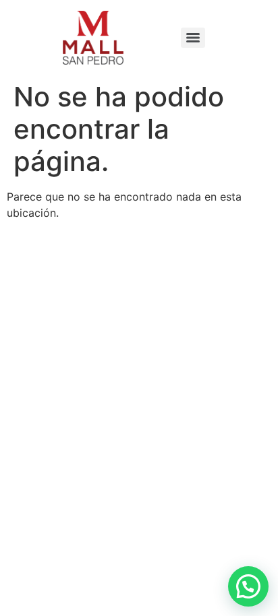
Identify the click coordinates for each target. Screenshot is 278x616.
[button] (248, 586)
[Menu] (193, 38)
